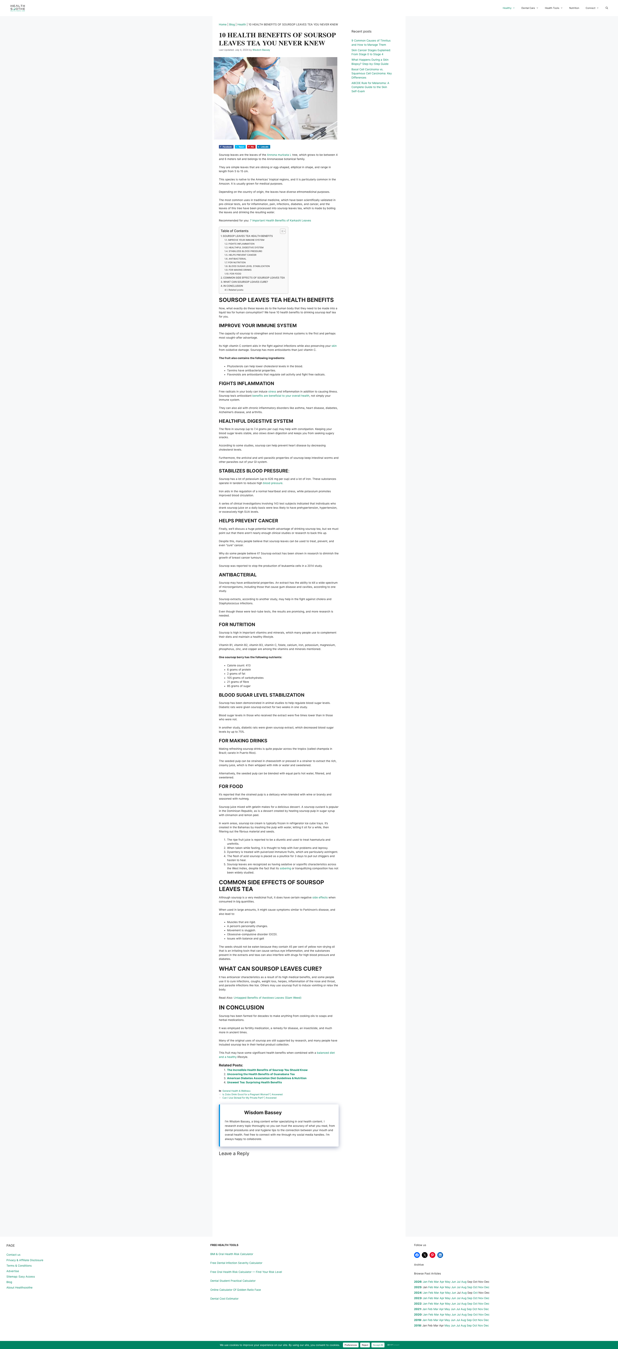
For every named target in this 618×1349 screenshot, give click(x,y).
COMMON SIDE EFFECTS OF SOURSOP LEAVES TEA (254, 277)
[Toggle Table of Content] (281, 231)
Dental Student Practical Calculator (233, 1280)
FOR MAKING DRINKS (240, 270)
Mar (436, 1281)
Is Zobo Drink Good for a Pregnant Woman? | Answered (252, 1094)
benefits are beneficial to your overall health (280, 395)
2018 (417, 1325)
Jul (458, 1281)
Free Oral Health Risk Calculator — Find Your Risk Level (246, 1272)
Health (241, 24)
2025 (417, 1287)
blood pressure (272, 483)
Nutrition (574, 7)
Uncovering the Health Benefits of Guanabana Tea (261, 1074)
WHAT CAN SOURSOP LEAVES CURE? (245, 281)
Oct (475, 1287)
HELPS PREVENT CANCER (242, 255)
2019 (417, 1320)
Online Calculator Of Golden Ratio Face (235, 1289)
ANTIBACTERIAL (237, 258)
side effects (320, 897)
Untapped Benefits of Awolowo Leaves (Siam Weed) (267, 997)
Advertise (12, 1271)
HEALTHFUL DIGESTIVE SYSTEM (246, 247)
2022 (417, 1303)
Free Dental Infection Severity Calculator (236, 1263)
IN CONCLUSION (233, 285)
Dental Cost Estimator (224, 1298)
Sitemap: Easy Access (20, 1276)
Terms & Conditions (19, 1265)
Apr (442, 1281)
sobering (285, 868)
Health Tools (552, 7)
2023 (417, 1298)
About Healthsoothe (19, 1287)
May (447, 1281)
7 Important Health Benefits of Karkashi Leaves (280, 220)
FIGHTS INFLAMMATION (241, 244)
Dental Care (528, 7)
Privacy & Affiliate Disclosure (24, 1260)
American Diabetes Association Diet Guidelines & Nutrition (267, 1078)
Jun (453, 1281)
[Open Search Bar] (607, 8)
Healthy (507, 7)
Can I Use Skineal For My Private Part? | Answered (249, 1097)
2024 (417, 1292)
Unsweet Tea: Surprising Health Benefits (254, 1082)
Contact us (13, 1254)
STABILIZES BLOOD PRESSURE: (245, 251)
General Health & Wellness (236, 1090)
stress (272, 391)
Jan (425, 1281)
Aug (463, 1281)
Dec (486, 1287)
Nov (480, 1287)
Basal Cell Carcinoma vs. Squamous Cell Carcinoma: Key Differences (371, 73)
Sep (469, 1287)
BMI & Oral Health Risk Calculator (231, 1254)
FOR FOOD (235, 273)
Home (223, 24)
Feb (430, 1281)
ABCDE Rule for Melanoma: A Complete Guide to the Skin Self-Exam (370, 87)
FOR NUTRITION (237, 262)
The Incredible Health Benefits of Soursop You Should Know (267, 1070)
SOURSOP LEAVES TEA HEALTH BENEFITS (248, 236)
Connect (590, 7)
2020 (417, 1314)
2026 (417, 1281)
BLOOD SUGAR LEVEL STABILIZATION (249, 266)
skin (334, 345)
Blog (232, 24)
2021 (417, 1309)
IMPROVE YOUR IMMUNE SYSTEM (246, 240)
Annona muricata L (279, 154)
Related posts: (236, 290)
